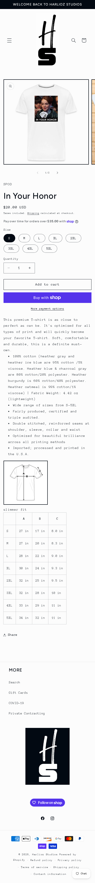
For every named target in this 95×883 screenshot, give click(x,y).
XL (55, 238)
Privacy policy (70, 860)
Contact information (50, 874)
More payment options (47, 308)
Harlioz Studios (45, 854)
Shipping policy (66, 867)
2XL (73, 238)
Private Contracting (27, 713)
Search (14, 682)
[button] (9, 40)
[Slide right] (57, 173)
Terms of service (34, 867)
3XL (11, 248)
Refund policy (41, 860)
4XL (30, 248)
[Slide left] (37, 173)
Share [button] (12, 634)
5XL (49, 248)
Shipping (33, 213)
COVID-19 (16, 703)
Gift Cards (18, 692)
